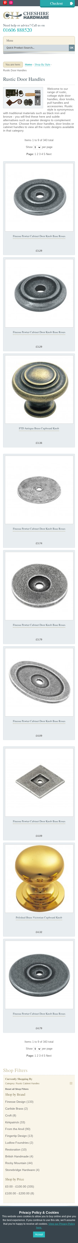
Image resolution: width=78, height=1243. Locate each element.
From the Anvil (14, 1129)
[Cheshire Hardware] (39, 15)
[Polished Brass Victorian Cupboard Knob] (39, 878)
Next (49, 154)
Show (29, 147)
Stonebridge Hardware (20, 1170)
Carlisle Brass (14, 1108)
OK (72, 47)
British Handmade (17, 1156)
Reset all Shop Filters (16, 1089)
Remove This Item (71, 1083)
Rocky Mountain (15, 1163)
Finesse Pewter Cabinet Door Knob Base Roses (39, 236)
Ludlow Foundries (17, 1142)
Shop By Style (42, 64)
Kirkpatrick (12, 1122)
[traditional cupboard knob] (39, 389)
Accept (39, 1234)
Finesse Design (15, 1101)
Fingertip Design (16, 1135)
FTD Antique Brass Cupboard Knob (39, 428)
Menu (9, 40)
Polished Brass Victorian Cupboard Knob (39, 917)
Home (28, 64)
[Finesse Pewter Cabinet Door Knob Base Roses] (39, 197)
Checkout (56, 3)
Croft (8, 1115)
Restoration (12, 1149)
